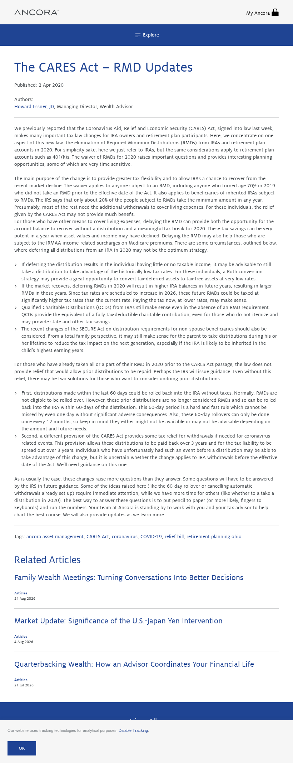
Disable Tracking (133, 730)
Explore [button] (150, 35)
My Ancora (258, 13)
